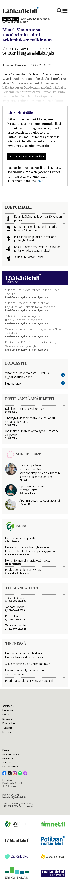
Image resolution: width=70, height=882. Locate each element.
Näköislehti (7, 719)
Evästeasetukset (10, 766)
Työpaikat (7, 727)
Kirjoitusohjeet (9, 723)
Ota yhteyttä (8, 705)
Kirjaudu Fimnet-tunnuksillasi (27, 156)
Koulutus (6, 732)
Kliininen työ (10, 18)
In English (6, 762)
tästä (39, 181)
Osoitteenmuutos (10, 754)
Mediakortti (8, 710)
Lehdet (5, 714)
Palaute (5, 750)
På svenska (7, 758)
